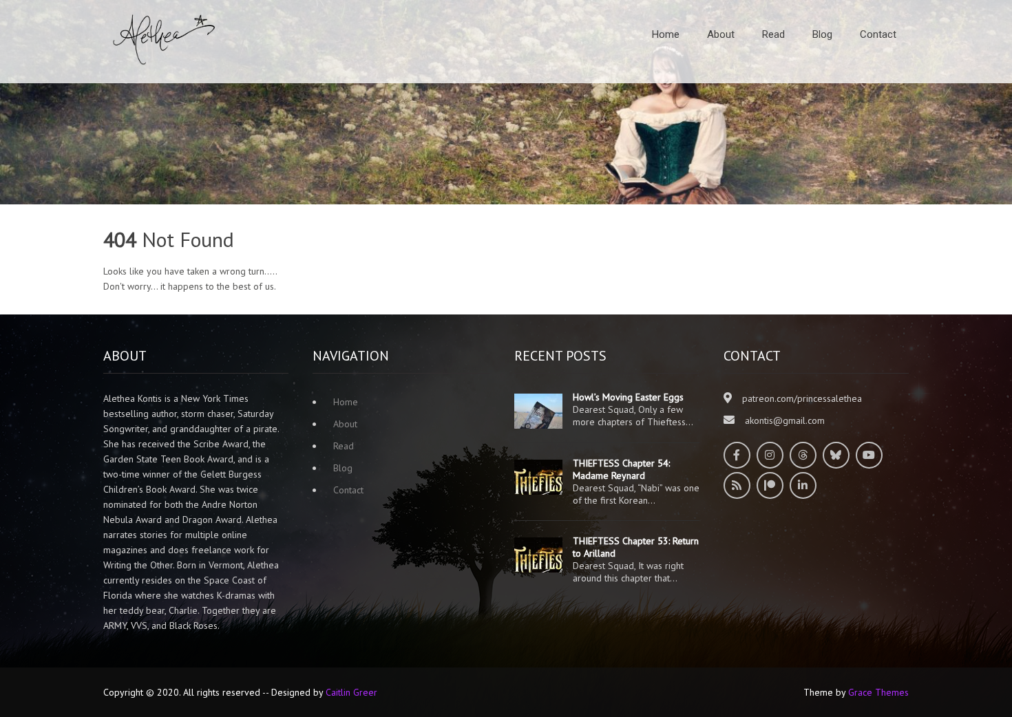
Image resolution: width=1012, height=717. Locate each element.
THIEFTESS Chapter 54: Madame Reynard (621, 469)
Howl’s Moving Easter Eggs (628, 397)
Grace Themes (878, 692)
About (721, 34)
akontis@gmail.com (785, 420)
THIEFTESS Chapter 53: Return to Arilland (636, 547)
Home (665, 34)
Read (773, 34)
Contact (878, 34)
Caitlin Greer (351, 692)
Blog (822, 34)
